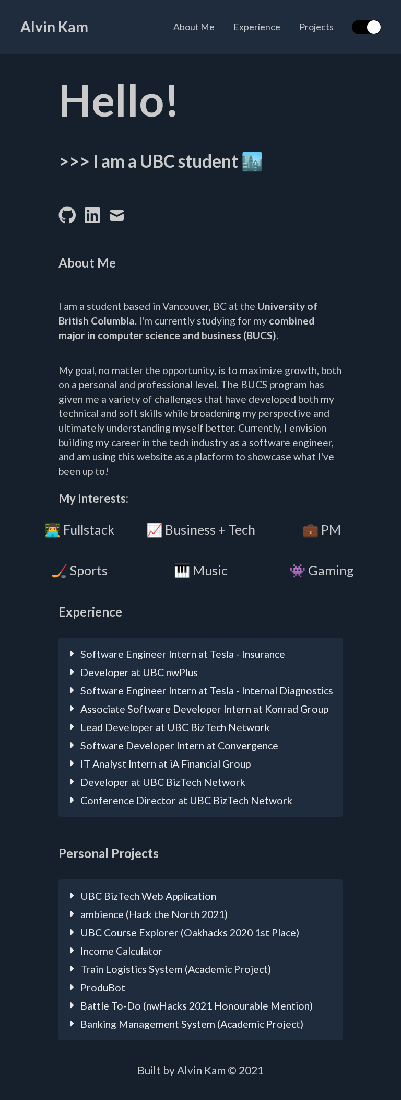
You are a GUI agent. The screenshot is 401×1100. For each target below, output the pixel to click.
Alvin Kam (54, 26)
